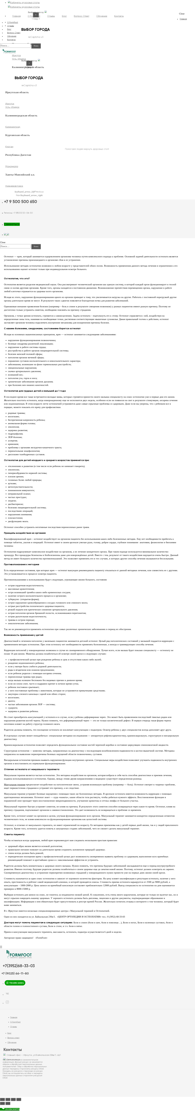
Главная (183, 19)
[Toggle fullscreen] (13, 1099)
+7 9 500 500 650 (20, 202)
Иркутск (16, 55)
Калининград (12, 127)
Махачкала (11, 166)
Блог (9, 1033)
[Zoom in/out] (18, 1099)
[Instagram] (7, 1003)
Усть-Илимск (12, 107)
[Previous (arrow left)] (2, 1103)
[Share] (7, 1099)
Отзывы (13, 1027)
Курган (9, 147)
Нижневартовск (14, 186)
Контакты (11, 40)
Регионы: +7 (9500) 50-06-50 (18, 213)
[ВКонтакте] (7, 994)
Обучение (11, 1042)
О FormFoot (15, 1022)
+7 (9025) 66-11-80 (15, 973)
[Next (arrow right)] (7, 1103)
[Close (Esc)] (2, 1099)
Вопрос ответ (13, 1038)
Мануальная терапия (14, 784)
